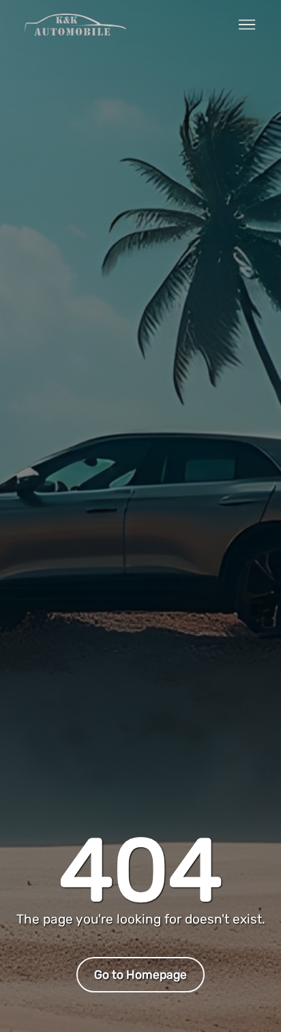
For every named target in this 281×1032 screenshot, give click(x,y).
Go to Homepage (140, 975)
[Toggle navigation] (247, 24)
